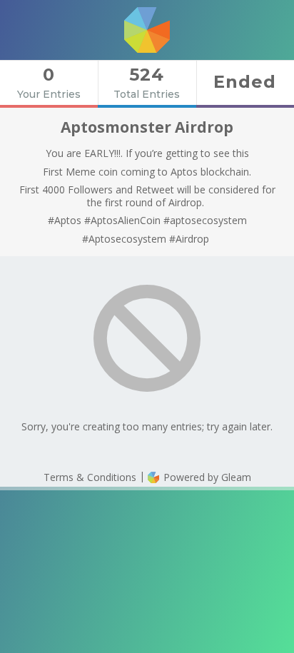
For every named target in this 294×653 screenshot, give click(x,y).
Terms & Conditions (90, 477)
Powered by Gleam (206, 477)
